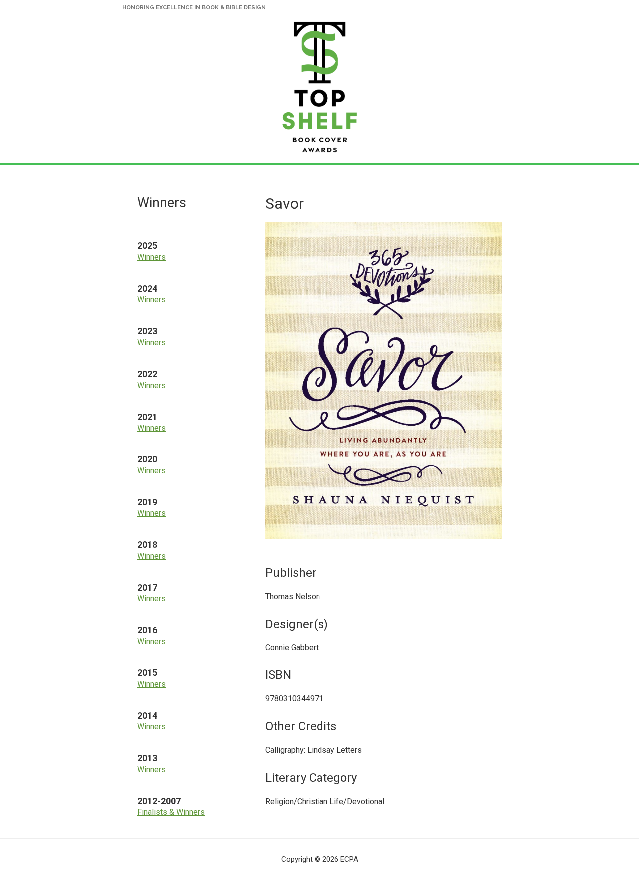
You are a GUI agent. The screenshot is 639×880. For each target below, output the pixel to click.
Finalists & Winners (171, 812)
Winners (151, 257)
